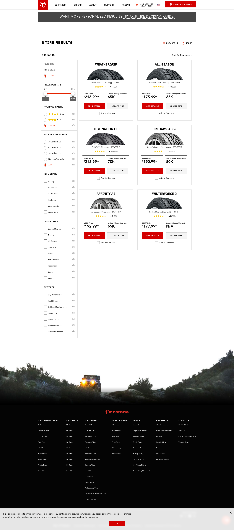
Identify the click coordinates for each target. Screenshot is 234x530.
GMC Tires (42, 448)
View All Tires (90, 425)
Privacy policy (91, 517)
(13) (115, 216)
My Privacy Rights (139, 465)
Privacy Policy (138, 454)
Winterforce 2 (164, 194)
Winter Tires (89, 482)
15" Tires (69, 459)
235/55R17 (53, 76)
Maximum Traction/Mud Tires (95, 494)
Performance (53, 260)
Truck (50, 254)
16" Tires (69, 454)
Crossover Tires (90, 442)
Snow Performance (56, 326)
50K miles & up (54, 153)
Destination (53, 194)
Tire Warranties (138, 436)
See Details (94, 106)
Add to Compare (108, 113)
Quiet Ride (52, 313)
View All (51, 125)
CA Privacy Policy (139, 459)
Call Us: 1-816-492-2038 (187, 436)
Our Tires (60, 5)
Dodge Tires (42, 436)
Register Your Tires (140, 431)
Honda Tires (42, 454)
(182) (172, 151)
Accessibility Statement (141, 471)
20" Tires (69, 431)
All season (52, 188)
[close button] (230, 512)
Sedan (50, 272)
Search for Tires (182, 4)
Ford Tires (41, 442)
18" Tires (69, 442)
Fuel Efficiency (54, 301)
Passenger (52, 266)
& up (62, 114)
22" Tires (69, 425)
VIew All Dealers (184, 442)
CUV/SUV (52, 247)
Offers (78, 5)
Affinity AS (106, 194)
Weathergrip (53, 206)
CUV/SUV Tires (90, 471)
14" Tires (69, 465)
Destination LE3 (106, 129)
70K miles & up (54, 142)
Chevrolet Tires (43, 431)
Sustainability (161, 442)
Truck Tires (89, 477)
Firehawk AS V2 (164, 129)
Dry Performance (55, 295)
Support (109, 5)
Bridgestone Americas (164, 448)
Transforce (116, 442)
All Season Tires (90, 436)
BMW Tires (42, 425)
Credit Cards (137, 442)
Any (50, 165)
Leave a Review (90, 500)
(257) (173, 216)
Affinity (51, 181)
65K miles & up (54, 148)
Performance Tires (91, 488)
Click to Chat (183, 425)
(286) (173, 87)
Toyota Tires (42, 465)
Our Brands (160, 454)
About (92, 5)
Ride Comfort (53, 319)
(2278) (115, 151)
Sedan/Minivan (54, 229)
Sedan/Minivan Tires (92, 459)
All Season (52, 241)
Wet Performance (55, 332)
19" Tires (69, 436)
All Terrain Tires (90, 454)
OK (117, 523)
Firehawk (52, 200)
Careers (159, 436)
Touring (51, 235)
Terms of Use (137, 448)
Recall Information (162, 459)
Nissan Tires (42, 459)
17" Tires (69, 448)
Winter (51, 278)
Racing (126, 5)
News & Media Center (164, 431)
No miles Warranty (56, 159)
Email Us (181, 431)
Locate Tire (118, 106)
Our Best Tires (90, 431)
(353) (115, 87)
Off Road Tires (90, 448)
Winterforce (53, 212)
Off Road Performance (57, 307)
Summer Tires (90, 465)
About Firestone (162, 425)
